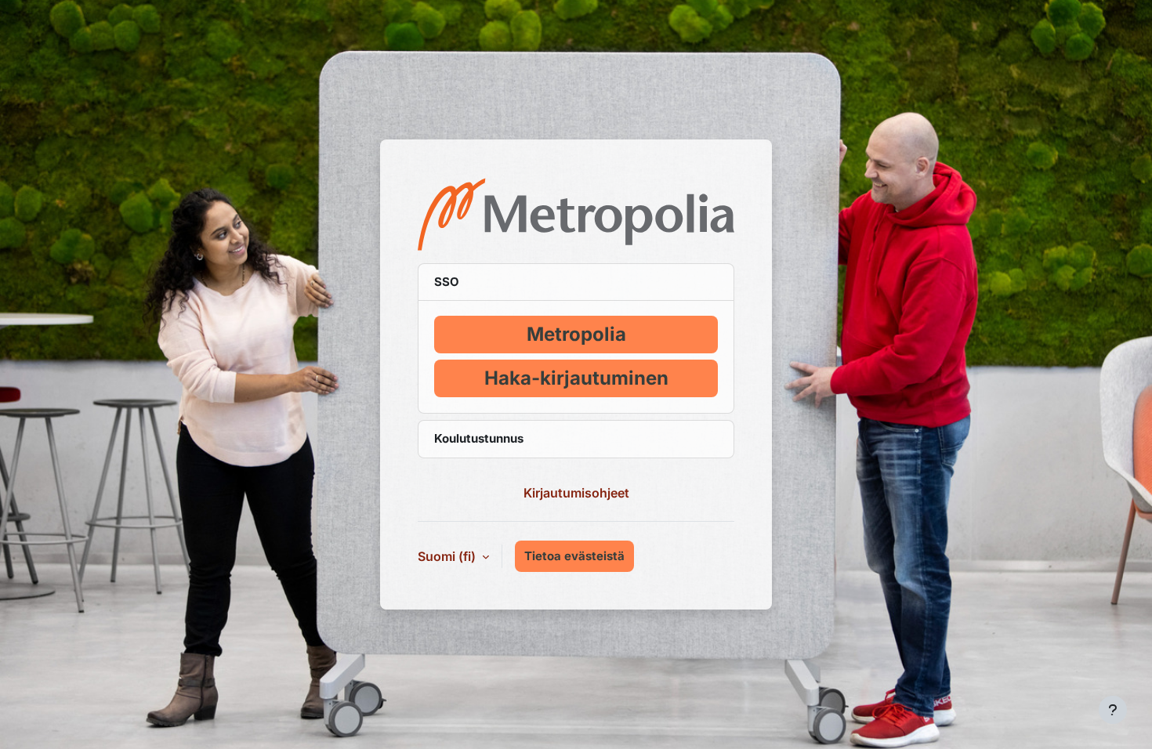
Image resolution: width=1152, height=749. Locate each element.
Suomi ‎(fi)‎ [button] (448, 556)
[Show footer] (1113, 710)
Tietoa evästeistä (574, 555)
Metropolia (576, 334)
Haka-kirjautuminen (576, 378)
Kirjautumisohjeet (576, 493)
